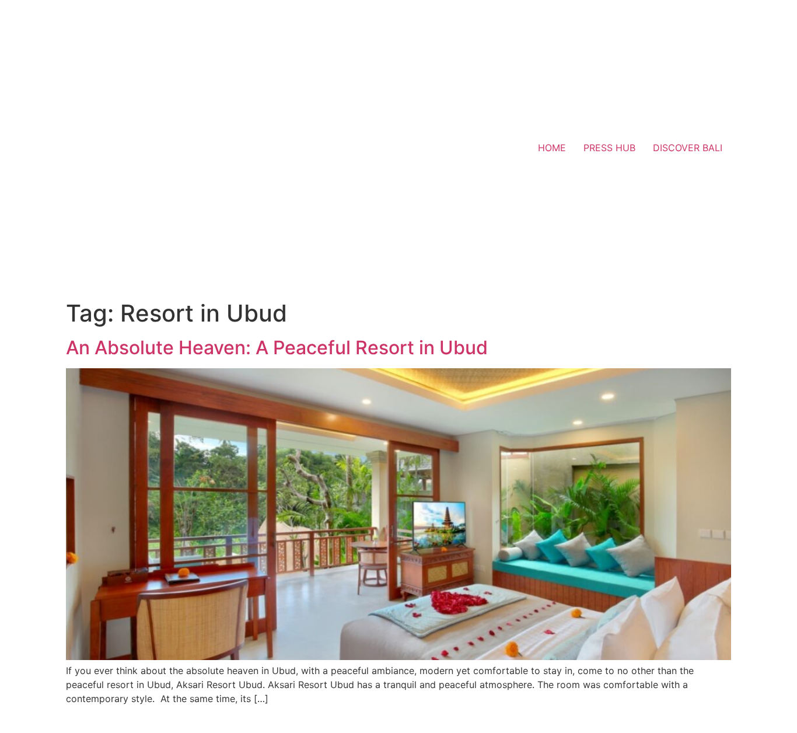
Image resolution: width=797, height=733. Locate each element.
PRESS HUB (609, 147)
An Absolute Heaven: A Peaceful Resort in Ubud (277, 347)
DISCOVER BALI (687, 147)
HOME (552, 147)
